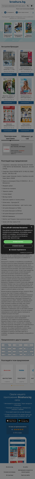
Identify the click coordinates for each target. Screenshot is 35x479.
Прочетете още (15, 238)
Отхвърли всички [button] (18, 246)
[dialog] (17, 239)
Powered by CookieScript (26, 252)
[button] (17, 250)
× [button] (31, 227)
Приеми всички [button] (18, 241)
